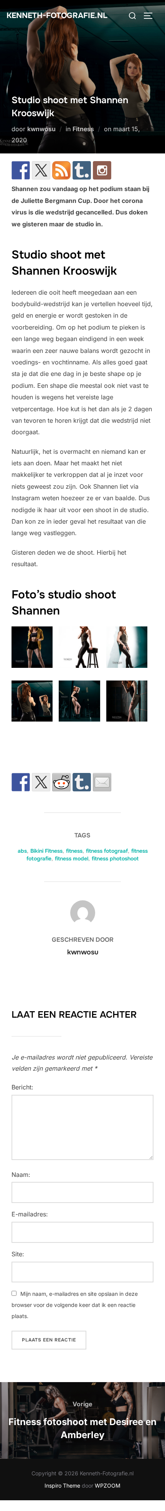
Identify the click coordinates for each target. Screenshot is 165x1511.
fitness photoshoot (115, 858)
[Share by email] (102, 782)
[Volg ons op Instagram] (102, 170)
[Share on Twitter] (41, 782)
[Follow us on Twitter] (41, 170)
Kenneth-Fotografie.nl (57, 15)
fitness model (71, 858)
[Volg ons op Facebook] (21, 170)
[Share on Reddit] (61, 782)
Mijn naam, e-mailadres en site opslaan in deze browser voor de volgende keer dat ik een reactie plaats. (75, 1304)
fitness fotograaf (107, 850)
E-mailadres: (30, 1214)
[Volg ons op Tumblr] (82, 170)
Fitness (83, 129)
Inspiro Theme (62, 1485)
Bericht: (22, 1087)
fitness (74, 850)
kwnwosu (41, 129)
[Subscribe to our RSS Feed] (61, 170)
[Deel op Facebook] (21, 782)
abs (22, 850)
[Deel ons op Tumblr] (82, 782)
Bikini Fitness (46, 850)
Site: (18, 1254)
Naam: (21, 1174)
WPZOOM (107, 1485)
